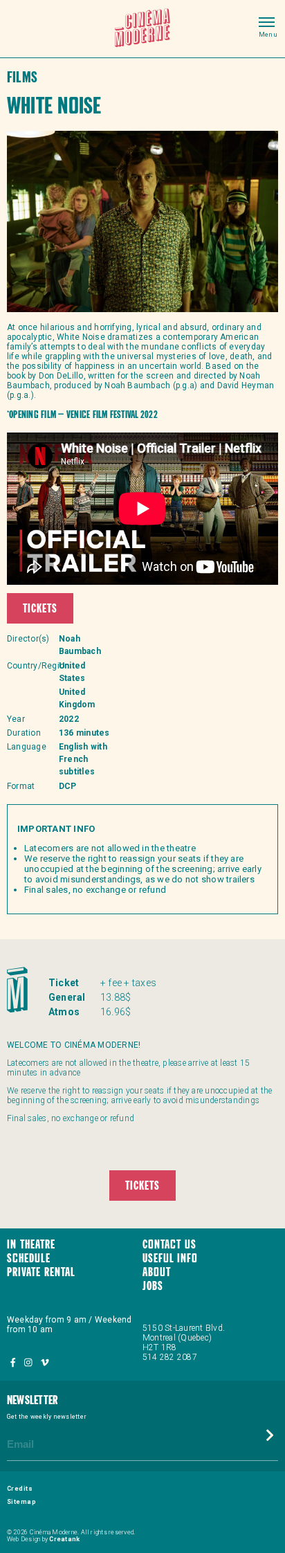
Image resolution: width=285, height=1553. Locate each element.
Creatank (64, 1539)
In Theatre (31, 1245)
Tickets (40, 609)
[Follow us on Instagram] (29, 1363)
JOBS (152, 1287)
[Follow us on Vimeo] (44, 1363)
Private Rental (41, 1273)
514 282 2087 (169, 1357)
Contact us (169, 1245)
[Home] (142, 28)
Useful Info (170, 1259)
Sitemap (21, 1501)
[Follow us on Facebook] (14, 1363)
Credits (20, 1488)
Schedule (28, 1259)
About (156, 1273)
